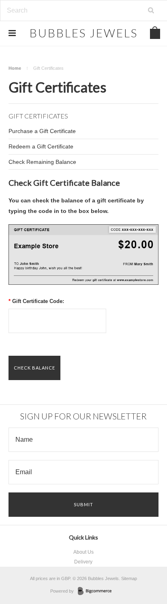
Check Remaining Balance (42, 162)
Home (15, 68)
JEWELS (84, 33)
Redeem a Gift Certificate (41, 146)
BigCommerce (97, 591)
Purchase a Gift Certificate (42, 131)
